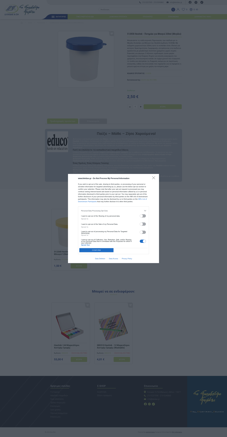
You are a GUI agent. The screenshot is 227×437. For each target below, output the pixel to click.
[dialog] (113, 218)
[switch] (143, 215)
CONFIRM (96, 250)
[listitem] (113, 210)
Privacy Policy (127, 259)
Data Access (113, 259)
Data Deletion (100, 259)
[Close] (154, 178)
